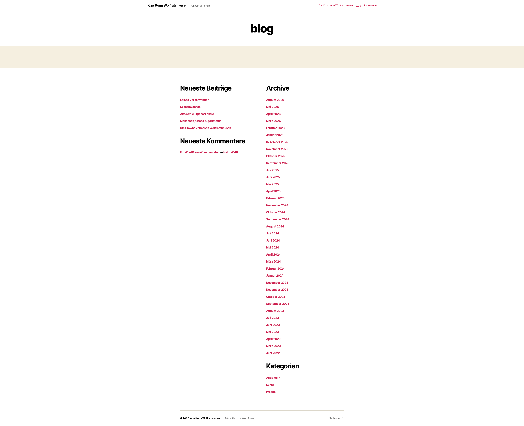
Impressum (370, 5)
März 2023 (273, 346)
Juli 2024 (272, 233)
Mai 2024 (272, 247)
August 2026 (275, 100)
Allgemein (273, 377)
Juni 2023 (273, 325)
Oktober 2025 (275, 156)
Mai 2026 (272, 107)
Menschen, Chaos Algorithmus (200, 121)
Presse (271, 392)
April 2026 (273, 114)
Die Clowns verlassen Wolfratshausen (205, 128)
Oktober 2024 (275, 212)
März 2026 (273, 121)
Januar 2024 (274, 275)
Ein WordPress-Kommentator (199, 152)
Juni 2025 (273, 177)
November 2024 (277, 205)
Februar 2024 (275, 268)
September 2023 (277, 303)
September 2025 (277, 163)
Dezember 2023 (277, 282)
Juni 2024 (273, 240)
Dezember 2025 (277, 142)
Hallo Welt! (230, 152)
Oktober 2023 (275, 296)
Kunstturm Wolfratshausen (167, 5)
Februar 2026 (275, 128)
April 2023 (273, 339)
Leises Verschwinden (194, 100)
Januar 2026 (274, 135)
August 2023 (275, 311)
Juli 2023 (272, 317)
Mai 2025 (272, 184)
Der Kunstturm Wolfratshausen (336, 5)
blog (358, 5)
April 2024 (273, 254)
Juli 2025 (272, 170)
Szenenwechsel (190, 107)
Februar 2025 (275, 198)
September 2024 (277, 219)
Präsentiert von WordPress (239, 418)
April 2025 (273, 191)
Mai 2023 (272, 332)
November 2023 (277, 289)
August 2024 (275, 226)
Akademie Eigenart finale (197, 114)
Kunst (270, 385)
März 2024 (273, 261)
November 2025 (277, 149)
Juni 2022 (273, 353)
